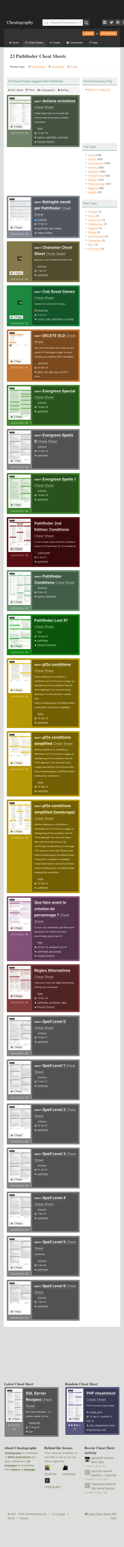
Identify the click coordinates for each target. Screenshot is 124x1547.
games (41, 596)
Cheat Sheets (35, 42)
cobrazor (42, 266)
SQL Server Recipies (102, 1488)
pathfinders (58, 319)
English (92, 192)
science (15, 1469)
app (51, 372)
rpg (56, 372)
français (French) (46, 141)
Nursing (92, 167)
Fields (40, 714)
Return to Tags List (99, 89)
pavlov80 (96, 1470)
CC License (58, 1513)
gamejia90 (97, 1457)
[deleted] (42, 219)
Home (15, 42)
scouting (69, 319)
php (92, 1425)
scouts (41, 319)
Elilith (40, 128)
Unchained (58, 66)
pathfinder (51, 137)
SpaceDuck (68, 1473)
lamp (111, 1425)
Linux (91, 155)
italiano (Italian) (45, 232)
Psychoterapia (96, 236)
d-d (61, 372)
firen (40, 632)
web (103, 1429)
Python (92, 159)
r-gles (64, 1002)
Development (96, 163)
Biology (92, 179)
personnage (55, 951)
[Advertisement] (62, 8)
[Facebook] (105, 22)
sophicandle (44, 553)
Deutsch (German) (47, 645)
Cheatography (13, 1452)
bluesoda (42, 588)
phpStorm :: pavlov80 (103, 1475)
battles (58, 228)
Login (88, 33)
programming (93, 1429)
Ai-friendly (94, 248)
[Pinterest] (118, 22)
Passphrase (94, 240)
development (101, 1425)
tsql (31, 1431)
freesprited (34, 1423)
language (29, 1469)
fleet (51, 228)
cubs (48, 319)
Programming (96, 175)
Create (56, 42)
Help (94, 42)
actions (41, 137)
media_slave (96, 1412)
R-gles (74, 66)
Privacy (24, 1518)
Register (108, 33)
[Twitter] (111, 22)
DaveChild (43, 310)
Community (76, 42)
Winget (92, 232)
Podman (93, 211)
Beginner (93, 188)
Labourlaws (94, 219)
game (40, 372)
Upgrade (93, 228)
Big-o (91, 244)
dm (46, 372)
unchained (63, 137)
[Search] (86, 22)
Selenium (93, 171)
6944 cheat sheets (19, 1457)
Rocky (91, 215)
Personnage (38, 66)
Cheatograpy (95, 224)
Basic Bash (97, 1461)
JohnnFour (43, 363)
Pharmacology (96, 183)
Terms (11, 1518)
